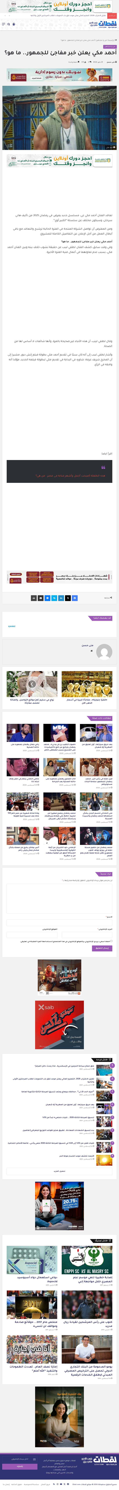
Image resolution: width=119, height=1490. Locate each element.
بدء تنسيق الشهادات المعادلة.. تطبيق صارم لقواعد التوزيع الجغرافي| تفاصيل (58, 1131)
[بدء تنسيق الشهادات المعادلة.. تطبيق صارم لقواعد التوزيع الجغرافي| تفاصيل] (104, 1134)
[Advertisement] (59, 192)
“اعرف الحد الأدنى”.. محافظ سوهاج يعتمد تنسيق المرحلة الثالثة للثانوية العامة (75, 16)
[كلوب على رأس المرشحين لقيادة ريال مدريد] (87, 1304)
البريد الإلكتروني (105, 929)
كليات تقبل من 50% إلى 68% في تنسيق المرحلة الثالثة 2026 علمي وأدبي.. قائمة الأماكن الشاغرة (51, 1143)
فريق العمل (45, 1485)
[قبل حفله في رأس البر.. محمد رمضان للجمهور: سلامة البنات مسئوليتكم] (96, 767)
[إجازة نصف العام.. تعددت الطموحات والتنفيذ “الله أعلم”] (32, 1349)
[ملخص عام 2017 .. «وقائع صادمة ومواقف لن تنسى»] (32, 1304)
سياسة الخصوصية (31, 1485)
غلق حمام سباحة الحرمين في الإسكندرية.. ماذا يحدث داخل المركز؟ (64, 1066)
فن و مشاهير (101, 40)
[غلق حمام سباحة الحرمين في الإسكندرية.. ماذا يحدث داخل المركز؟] (104, 1070)
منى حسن (111, 62)
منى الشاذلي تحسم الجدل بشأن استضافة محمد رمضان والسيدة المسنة (97, 816)
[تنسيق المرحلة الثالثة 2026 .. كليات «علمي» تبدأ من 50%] (104, 1121)
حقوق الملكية (16, 1485)
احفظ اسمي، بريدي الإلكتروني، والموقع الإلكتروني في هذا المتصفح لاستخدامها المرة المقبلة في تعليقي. (65, 942)
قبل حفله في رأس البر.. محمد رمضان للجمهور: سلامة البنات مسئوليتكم (98, 782)
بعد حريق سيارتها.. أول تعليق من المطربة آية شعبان (70, 1105)
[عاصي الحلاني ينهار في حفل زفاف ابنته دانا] (23, 767)
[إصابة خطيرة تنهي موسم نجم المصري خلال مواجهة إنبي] (87, 1260)
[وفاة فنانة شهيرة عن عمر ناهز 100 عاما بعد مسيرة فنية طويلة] (23, 801)
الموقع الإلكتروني (49, 929)
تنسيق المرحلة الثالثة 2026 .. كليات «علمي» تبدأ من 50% (68, 1118)
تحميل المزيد (59, 1171)
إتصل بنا (6, 1485)
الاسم (109, 917)
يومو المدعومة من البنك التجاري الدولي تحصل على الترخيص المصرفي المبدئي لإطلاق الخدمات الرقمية (88, 1371)
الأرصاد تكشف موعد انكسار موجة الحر (76, 1156)
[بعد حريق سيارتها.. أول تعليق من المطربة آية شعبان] (96, 733)
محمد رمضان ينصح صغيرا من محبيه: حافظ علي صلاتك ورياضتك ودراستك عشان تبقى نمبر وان (60, 816)
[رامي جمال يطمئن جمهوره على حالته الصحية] (23, 733)
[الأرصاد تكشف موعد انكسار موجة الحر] (104, 1160)
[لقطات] (103, 24)
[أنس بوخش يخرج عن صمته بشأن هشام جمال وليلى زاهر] (23, 836)
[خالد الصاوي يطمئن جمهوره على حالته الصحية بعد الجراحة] (59, 767)
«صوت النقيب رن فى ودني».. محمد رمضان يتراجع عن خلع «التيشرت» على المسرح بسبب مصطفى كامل (60, 747)
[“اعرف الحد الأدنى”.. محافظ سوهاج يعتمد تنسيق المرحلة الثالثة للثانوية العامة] (104, 1096)
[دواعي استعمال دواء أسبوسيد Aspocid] (32, 1260)
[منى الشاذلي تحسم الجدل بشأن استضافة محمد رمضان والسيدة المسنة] (96, 801)
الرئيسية (111, 40)
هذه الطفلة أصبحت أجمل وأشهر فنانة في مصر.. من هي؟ (70, 476)
